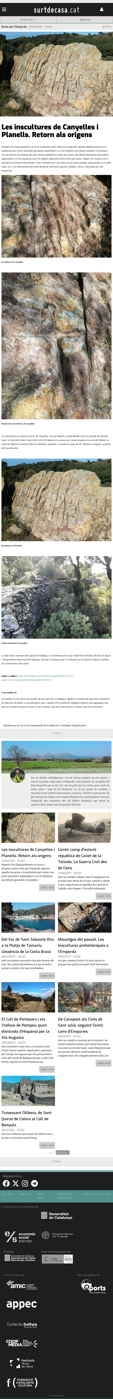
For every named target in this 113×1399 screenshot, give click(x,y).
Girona (34, 24)
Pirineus (79, 24)
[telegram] (34, 1185)
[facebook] (6, 1185)
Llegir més (47, 887)
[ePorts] (93, 1286)
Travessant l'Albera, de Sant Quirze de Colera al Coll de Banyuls (26, 1119)
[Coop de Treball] (57, 1238)
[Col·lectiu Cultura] (22, 1325)
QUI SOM (8, 1194)
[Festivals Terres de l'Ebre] (22, 1364)
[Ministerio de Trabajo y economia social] (57, 1261)
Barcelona (101, 24)
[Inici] (56, 9)
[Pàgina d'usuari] (101, 10)
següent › (62, 1152)
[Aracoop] (20, 1238)
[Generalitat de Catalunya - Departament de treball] (20, 1261)
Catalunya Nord (11, 24)
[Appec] (22, 1306)
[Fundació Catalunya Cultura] (22, 1384)
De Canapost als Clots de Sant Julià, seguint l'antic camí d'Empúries (80, 1025)
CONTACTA (24, 1194)
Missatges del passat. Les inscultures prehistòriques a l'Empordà (83, 945)
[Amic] (22, 1286)
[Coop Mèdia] (22, 1345)
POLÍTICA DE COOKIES (97, 1194)
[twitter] (15, 1185)
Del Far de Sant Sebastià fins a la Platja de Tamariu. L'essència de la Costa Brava (27, 945)
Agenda (84, 19)
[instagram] (25, 1185)
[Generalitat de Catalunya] (56, 1218)
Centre (56, 24)
